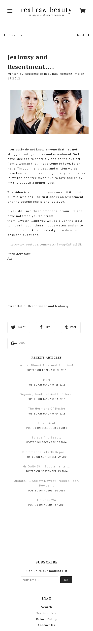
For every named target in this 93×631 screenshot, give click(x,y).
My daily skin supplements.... (46, 466)
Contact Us (46, 625)
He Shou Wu (46, 500)
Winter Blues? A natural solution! (46, 365)
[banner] (46, 11)
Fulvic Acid (46, 423)
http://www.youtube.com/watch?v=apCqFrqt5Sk (44, 244)
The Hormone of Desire (46, 408)
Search (46, 607)
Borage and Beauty (46, 437)
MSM (46, 380)
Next (81, 35)
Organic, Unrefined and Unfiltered (46, 394)
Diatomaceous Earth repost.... (46, 452)
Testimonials (46, 613)
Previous (15, 35)
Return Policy (46, 619)
